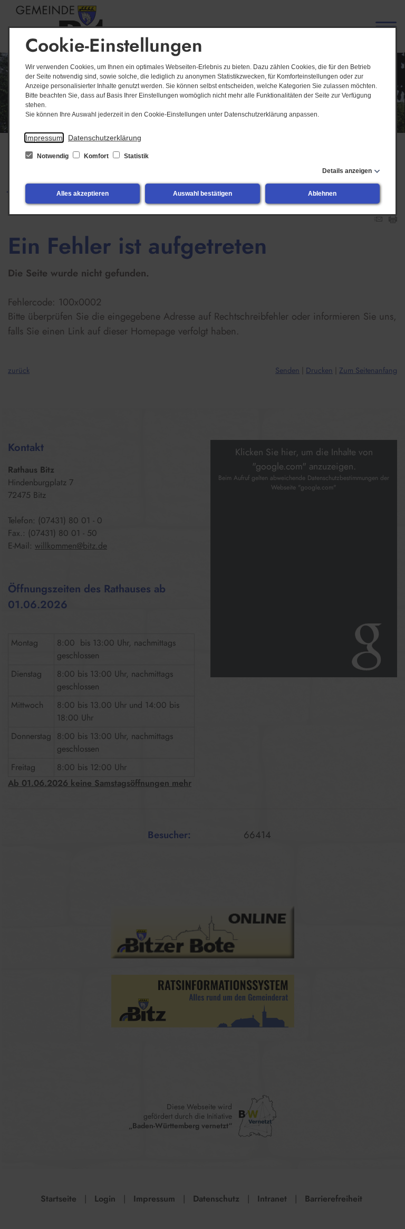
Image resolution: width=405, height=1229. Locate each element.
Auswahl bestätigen (202, 193)
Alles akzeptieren (82, 193)
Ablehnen (322, 193)
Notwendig (52, 156)
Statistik (135, 156)
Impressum (44, 137)
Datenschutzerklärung (104, 137)
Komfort (96, 156)
